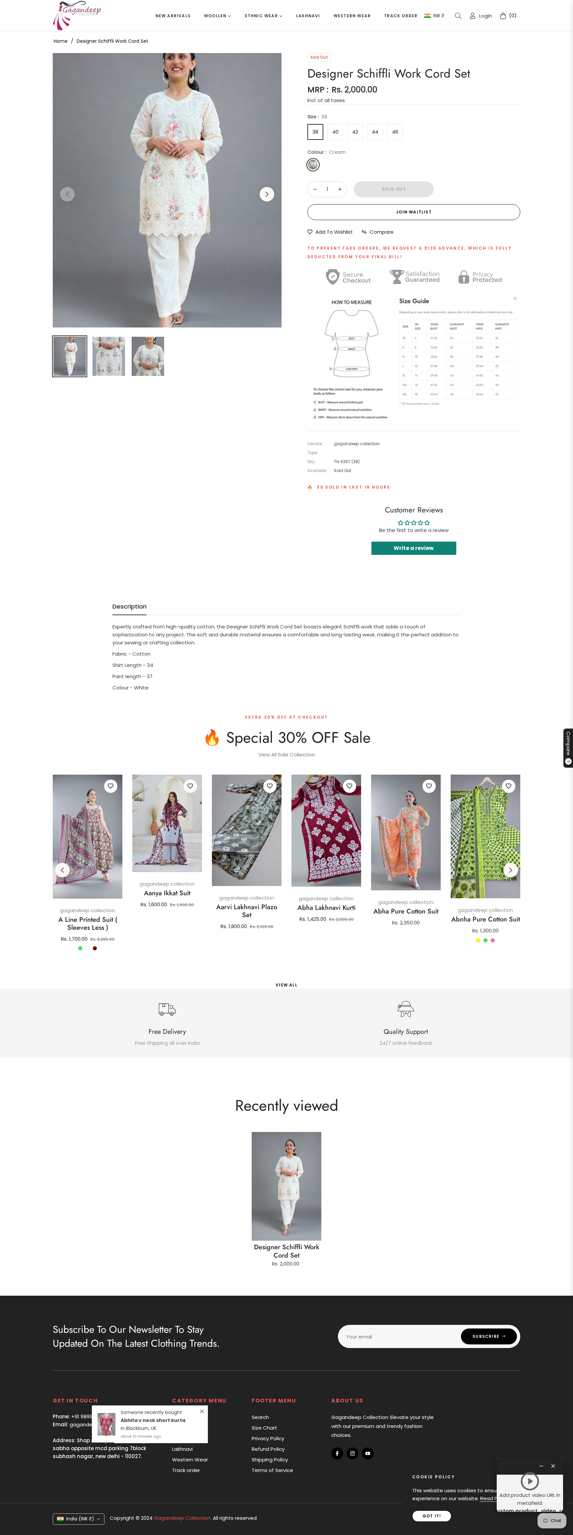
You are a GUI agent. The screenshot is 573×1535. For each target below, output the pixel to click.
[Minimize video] (541, 1466)
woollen (181, 1427)
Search (260, 1417)
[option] (167, 190)
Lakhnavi (182, 1449)
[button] (458, 16)
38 (315, 131)
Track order (186, 1470)
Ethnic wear (186, 1438)
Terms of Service (272, 1470)
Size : (317, 116)
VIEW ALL (286, 985)
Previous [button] (67, 194)
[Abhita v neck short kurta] (107, 1362)
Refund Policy (268, 1449)
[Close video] (553, 1466)
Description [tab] (129, 607)
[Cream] (313, 165)
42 (355, 131)
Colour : (326, 152)
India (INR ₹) (80, 1518)
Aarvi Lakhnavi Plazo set (246, 911)
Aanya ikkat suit (167, 893)
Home (61, 41)
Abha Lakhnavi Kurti (326, 908)
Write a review (414, 548)
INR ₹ (438, 16)
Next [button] (267, 194)
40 (335, 131)
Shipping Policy (270, 1459)
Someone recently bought (151, 1350)
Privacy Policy (268, 1438)
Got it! (431, 1516)
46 (395, 131)
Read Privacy (496, 1498)
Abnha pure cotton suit (485, 919)
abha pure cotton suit (405, 911)
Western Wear (190, 1459)
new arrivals (186, 1417)
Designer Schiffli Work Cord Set (286, 1251)
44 (375, 131)
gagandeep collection (87, 910)
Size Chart (264, 1427)
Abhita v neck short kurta (153, 1358)
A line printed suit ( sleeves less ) (87, 924)
